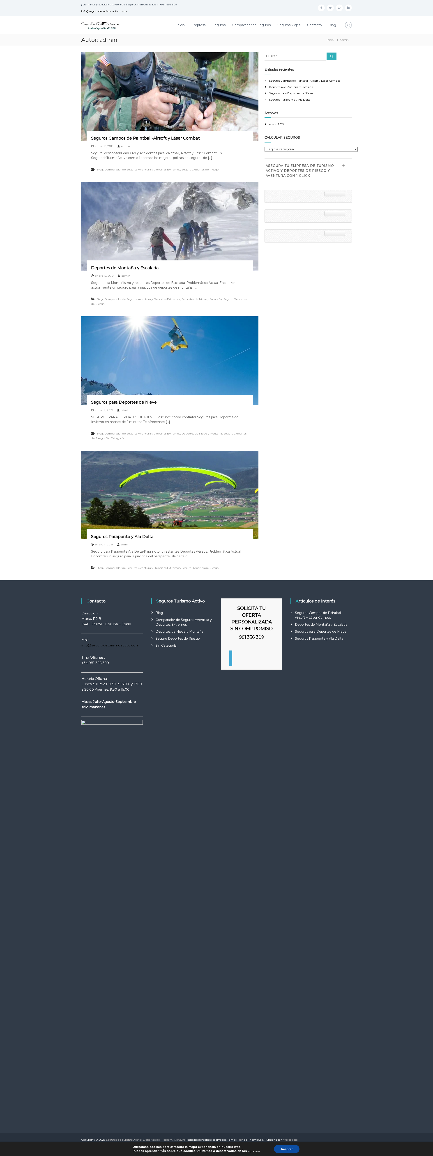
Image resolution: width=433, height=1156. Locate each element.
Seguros (219, 25)
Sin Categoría (115, 438)
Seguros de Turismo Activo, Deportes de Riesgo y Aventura (145, 1139)
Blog (332, 25)
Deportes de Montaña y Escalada (125, 267)
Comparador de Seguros (251, 25)
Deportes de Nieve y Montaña (202, 299)
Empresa (198, 25)
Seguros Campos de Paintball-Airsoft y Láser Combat (145, 138)
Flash (239, 1139)
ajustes (253, 1151)
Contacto (314, 25)
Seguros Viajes (288, 25)
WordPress (290, 1139)
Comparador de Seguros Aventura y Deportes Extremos (142, 169)
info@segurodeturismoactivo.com (104, 11)
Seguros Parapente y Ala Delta (122, 536)
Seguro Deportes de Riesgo (200, 169)
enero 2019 (276, 124)
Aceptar (287, 1149)
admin (125, 146)
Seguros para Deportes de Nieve (124, 402)
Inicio (180, 25)
